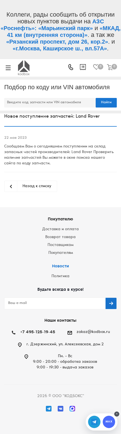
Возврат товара (60, 237)
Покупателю (60, 219)
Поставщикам (60, 245)
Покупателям (60, 253)
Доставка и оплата (60, 229)
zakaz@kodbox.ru (93, 332)
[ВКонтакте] (60, 409)
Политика (60, 276)
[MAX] (72, 409)
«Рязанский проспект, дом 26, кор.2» (57, 42)
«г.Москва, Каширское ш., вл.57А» (60, 48)
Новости (60, 266)
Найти (106, 102)
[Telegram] (49, 409)
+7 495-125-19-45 (37, 332)
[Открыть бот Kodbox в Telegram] (94, 422)
